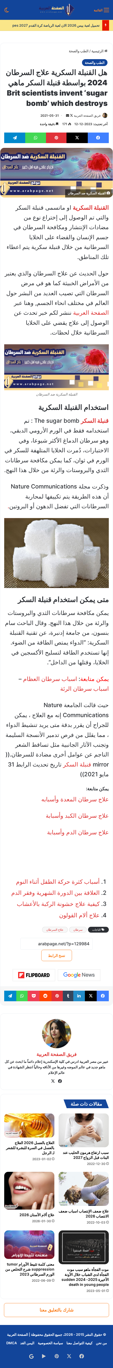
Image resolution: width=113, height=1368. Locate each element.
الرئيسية (97, 51)
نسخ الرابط (56, 955)
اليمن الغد (27, 1343)
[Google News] (79, 975)
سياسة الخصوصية (50, 1343)
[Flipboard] (34, 975)
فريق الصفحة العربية (87, 115)
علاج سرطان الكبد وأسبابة (77, 815)
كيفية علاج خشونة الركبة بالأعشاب (58, 903)
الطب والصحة (79, 51)
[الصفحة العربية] (56, 10)
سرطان (78, 930)
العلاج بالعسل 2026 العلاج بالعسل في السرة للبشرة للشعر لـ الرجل (30, 1147)
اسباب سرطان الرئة (84, 688)
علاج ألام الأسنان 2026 (36, 1214)
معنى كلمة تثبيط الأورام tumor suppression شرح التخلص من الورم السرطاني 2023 (29, 1269)
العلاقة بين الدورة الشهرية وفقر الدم (55, 892)
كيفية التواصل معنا (79, 1343)
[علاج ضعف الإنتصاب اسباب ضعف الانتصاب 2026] (84, 1189)
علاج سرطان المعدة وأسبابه (75, 799)
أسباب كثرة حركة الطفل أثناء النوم (58, 881)
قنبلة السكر (77, 764)
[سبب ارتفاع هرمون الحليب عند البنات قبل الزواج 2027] (84, 1130)
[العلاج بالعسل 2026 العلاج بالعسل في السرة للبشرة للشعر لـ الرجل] (29, 1125)
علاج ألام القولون (79, 915)
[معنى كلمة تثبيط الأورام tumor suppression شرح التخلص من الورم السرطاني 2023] (29, 1244)
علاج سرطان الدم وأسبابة (78, 832)
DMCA (11, 1343)
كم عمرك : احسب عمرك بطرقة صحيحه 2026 (66, 25)
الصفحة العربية (91, 312)
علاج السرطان (55, 930)
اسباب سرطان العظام (50, 678)
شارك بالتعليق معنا (57, 1310)
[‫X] (53, 1081)
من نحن (101, 1343)
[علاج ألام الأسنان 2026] (29, 1191)
